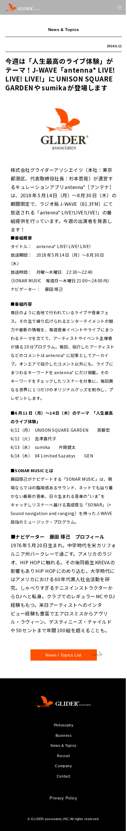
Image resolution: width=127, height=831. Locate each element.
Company (63, 766)
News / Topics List (63, 655)
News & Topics (63, 746)
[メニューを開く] (119, 7)
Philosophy (64, 725)
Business (64, 736)
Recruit (63, 756)
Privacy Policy (63, 798)
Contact (63, 776)
